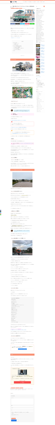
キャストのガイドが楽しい (39, 86)
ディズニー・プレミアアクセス (39, 26)
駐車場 (39, 42)
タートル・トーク (38, 19)
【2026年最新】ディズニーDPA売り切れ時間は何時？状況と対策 (42, 48)
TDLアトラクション (20, 8)
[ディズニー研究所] (13, 2)
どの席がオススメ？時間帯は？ (17, 47)
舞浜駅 (37, 42)
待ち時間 (38, 81)
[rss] (43, 0)
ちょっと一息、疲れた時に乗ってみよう (18, 46)
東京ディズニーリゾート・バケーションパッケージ (40, 41)
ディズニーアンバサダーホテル (39, 20)
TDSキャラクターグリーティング (40, 101)
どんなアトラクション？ (17, 43)
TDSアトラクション (39, 100)
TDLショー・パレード (39, 109)
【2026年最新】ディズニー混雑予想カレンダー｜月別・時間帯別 (42, 51)
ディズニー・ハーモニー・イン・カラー (40, 24)
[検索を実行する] (44, 6)
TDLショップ (38, 110)
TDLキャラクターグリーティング (40, 108)
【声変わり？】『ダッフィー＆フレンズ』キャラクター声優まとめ (42, 57)
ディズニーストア (38, 21)
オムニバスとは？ (15, 42)
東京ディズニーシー (39, 99)
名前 (12, 405)
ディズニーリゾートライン (38, 22)
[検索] (44, 0)
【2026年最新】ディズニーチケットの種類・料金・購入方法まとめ (42, 63)
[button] (12, 23)
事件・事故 (38, 98)
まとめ (14, 50)
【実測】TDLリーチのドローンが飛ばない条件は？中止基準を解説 (42, 45)
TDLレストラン (39, 111)
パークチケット (41, 27)
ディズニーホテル (42, 21)
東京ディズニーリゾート (13, 8)
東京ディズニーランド (16, 8)
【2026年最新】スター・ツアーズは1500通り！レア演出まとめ (42, 69)
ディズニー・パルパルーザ (38, 25)
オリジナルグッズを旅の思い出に (18, 49)
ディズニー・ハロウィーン (38, 23)
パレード (37, 27)
